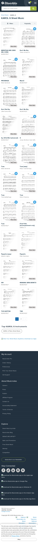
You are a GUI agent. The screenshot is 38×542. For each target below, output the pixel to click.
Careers (4, 385)
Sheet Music (5, 15)
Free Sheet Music (7, 444)
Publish (4, 393)
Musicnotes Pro (7, 358)
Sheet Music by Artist (8, 428)
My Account (6, 354)
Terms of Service (7, 409)
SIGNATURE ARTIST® (8, 436)
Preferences (6, 367)
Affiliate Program (7, 397)
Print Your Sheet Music (9, 371)
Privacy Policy (6, 413)
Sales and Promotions (9, 440)
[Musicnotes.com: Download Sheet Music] (9, 3)
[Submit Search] (33, 8)
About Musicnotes (9, 381)
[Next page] (25, 319)
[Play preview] (34, 28)
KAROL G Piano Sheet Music (11, 331)
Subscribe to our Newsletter (13, 459)
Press (4, 389)
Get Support (6, 375)
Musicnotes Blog (7, 432)
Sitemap (4, 448)
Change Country (5, 511)
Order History (6, 362)
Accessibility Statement (9, 405)
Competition (6, 452)
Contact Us (5, 401)
